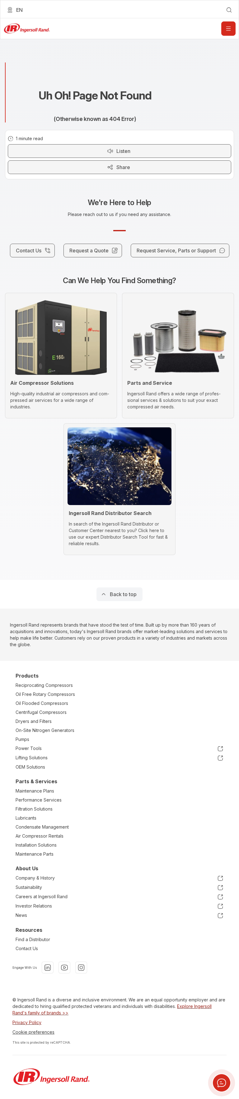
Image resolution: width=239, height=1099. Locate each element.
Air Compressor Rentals (39, 836)
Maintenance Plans (35, 790)
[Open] (228, 28)
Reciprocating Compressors (44, 685)
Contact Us (27, 948)
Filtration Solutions (34, 809)
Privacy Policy (26, 1022)
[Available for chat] (221, 1083)
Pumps (22, 739)
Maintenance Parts (35, 854)
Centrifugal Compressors (41, 712)
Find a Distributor (33, 939)
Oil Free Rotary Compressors (45, 694)
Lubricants (26, 818)
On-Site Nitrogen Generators (45, 730)
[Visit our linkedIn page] (48, 967)
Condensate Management (42, 827)
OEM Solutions (30, 767)
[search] (229, 10)
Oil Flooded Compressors (42, 703)
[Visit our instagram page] (81, 967)
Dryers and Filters (34, 721)
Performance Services (39, 799)
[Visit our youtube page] (64, 967)
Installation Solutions (36, 845)
